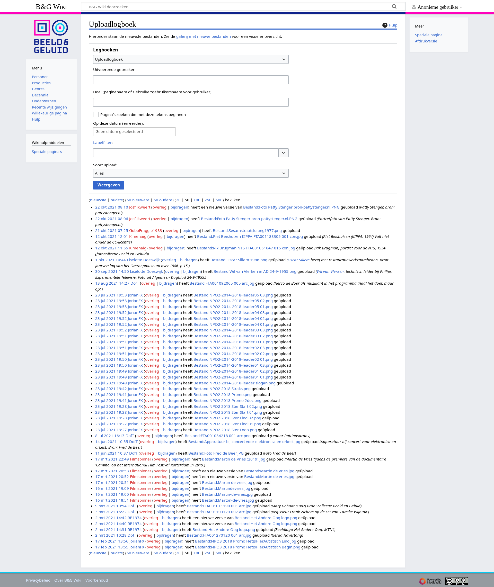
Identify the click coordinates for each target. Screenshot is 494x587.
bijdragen (179, 207)
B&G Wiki (51, 7)
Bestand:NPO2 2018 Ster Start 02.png (227, 406)
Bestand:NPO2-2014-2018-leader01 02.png (233, 371)
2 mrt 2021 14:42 (111, 517)
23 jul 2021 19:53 (111, 294)
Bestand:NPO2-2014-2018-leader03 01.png (233, 341)
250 (208, 199)
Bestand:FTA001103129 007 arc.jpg (219, 511)
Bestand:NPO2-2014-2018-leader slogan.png (234, 382)
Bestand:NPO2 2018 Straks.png (222, 388)
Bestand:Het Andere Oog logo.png (266, 517)
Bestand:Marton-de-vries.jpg (228, 500)
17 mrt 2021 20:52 (112, 476)
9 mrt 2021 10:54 (111, 505)
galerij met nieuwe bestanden (203, 36)
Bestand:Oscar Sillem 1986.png (238, 259)
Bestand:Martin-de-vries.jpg (227, 494)
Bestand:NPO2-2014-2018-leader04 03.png (233, 312)
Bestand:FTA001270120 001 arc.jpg (219, 535)
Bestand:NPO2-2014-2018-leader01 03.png (233, 365)
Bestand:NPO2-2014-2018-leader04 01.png (233, 324)
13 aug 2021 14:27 (112, 283)
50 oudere (163, 199)
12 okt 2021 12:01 (111, 236)
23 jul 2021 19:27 (111, 423)
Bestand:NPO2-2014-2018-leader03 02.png (233, 335)
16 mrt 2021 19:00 (112, 494)
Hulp (393, 25)
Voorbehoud (96, 580)
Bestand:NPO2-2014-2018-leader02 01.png (233, 359)
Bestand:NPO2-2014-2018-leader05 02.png (233, 300)
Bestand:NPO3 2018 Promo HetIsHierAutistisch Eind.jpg (245, 541)
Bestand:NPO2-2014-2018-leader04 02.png (233, 318)
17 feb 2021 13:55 (111, 546)
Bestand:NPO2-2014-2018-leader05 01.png (233, 306)
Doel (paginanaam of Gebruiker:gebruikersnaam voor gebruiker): (153, 91)
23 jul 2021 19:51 (111, 335)
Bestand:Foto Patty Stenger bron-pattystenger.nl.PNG (291, 207)
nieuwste (98, 199)
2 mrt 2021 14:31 (111, 529)
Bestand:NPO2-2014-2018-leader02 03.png (233, 347)
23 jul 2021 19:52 (111, 312)
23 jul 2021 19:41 (111, 394)
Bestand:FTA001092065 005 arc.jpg (222, 283)
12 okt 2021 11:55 (111, 247)
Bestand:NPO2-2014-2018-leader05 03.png (233, 294)
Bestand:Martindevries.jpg (226, 488)
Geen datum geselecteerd (119, 131)
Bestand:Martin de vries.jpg (269, 470)
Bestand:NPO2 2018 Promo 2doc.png (227, 400)
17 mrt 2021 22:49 (112, 459)
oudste (117, 199)
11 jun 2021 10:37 (111, 453)
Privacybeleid (38, 580)
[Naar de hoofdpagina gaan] (51, 36)
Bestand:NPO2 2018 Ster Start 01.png (227, 412)
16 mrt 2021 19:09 (112, 488)
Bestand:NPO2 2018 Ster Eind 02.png (227, 417)
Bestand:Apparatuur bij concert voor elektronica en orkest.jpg (244, 441)
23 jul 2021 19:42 (111, 388)
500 (219, 199)
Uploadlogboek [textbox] (109, 59)
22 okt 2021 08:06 (111, 218)
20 (178, 199)
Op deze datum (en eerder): (118, 123)
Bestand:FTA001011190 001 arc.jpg (219, 505)
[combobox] (191, 59)
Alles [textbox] (99, 173)
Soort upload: (105, 164)
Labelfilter (102, 142)
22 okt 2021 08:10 (111, 207)
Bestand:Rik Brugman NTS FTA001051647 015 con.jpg (246, 247)
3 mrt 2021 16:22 (111, 511)
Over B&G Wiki (67, 580)
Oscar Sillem (299, 259)
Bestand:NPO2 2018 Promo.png (222, 394)
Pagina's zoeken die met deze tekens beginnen (143, 114)
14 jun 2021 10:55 (111, 441)
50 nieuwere (138, 199)
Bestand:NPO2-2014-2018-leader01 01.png (233, 377)
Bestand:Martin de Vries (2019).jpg (233, 459)
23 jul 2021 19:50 (111, 359)
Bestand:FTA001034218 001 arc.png (218, 435)
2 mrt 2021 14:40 (111, 523)
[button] (283, 152)
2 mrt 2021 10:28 (111, 535)
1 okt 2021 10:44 (110, 259)
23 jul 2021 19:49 (111, 371)
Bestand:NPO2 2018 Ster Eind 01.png (227, 423)
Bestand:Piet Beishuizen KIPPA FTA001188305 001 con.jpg (250, 236)
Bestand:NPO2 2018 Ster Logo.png (225, 429)
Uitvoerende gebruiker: (114, 69)
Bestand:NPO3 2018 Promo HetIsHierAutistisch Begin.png (247, 546)
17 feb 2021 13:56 (111, 541)
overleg (159, 207)
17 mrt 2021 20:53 (112, 470)
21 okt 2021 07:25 (111, 230)
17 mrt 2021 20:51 (112, 482)
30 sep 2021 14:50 (112, 271)
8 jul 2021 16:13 (110, 435)
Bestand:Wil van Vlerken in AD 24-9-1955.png (255, 271)
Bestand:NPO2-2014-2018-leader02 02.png (233, 353)
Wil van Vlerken (330, 271)
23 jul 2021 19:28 (111, 406)
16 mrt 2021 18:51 (112, 500)
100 (196, 199)
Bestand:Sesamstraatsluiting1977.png (247, 230)
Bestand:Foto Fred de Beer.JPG (216, 453)
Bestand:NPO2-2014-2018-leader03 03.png (233, 329)
